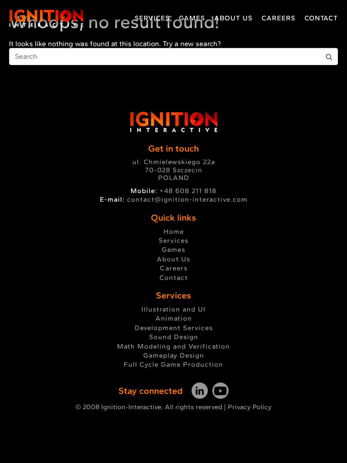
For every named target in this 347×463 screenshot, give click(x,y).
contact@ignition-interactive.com (187, 199)
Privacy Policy (250, 407)
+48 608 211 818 (187, 191)
